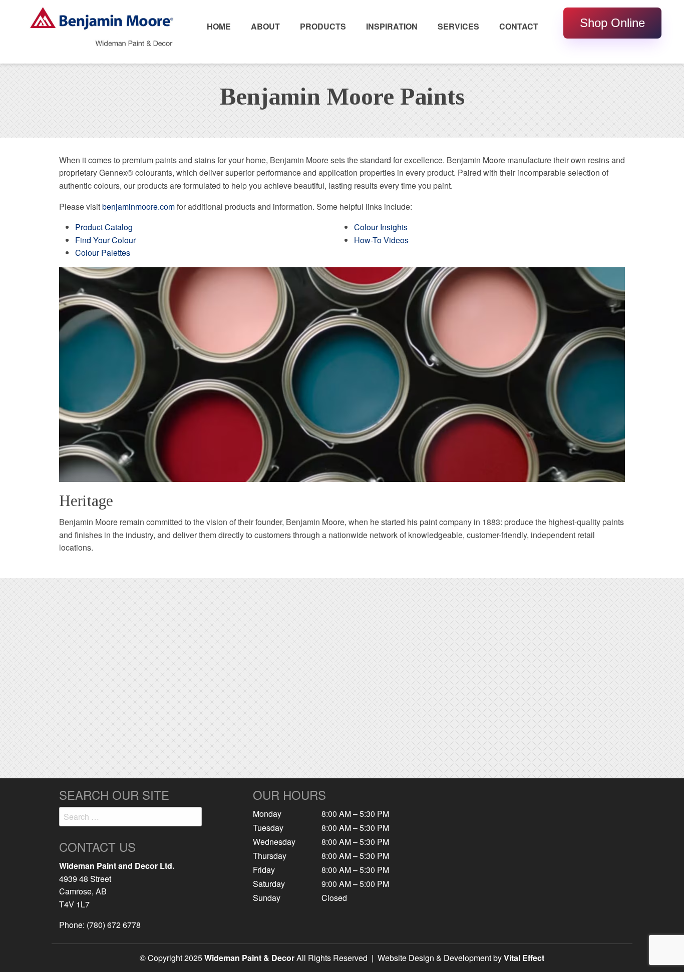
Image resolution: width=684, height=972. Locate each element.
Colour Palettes (102, 252)
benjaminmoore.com (138, 206)
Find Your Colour (105, 240)
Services (458, 26)
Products (323, 26)
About (265, 26)
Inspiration (392, 26)
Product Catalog (104, 227)
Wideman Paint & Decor (249, 957)
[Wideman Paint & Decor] (101, 31)
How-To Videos (381, 240)
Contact (518, 26)
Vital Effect (524, 957)
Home (219, 26)
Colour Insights (381, 227)
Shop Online (612, 23)
